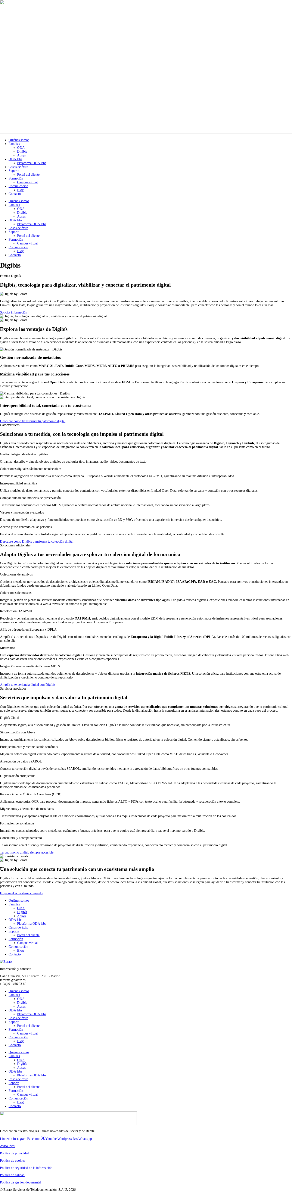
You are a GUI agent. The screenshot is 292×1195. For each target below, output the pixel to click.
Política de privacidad (14, 1153)
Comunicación (18, 186)
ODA (21, 147)
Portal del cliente (28, 174)
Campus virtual (27, 182)
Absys (21, 155)
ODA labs (15, 159)
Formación (16, 178)
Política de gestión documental (20, 1182)
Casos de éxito (18, 167)
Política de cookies (12, 1160)
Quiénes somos (19, 140)
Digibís (22, 151)
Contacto (15, 194)
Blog (20, 190)
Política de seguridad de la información (26, 1168)
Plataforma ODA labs (31, 163)
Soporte (14, 170)
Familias (14, 144)
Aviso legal (7, 1146)
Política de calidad (12, 1175)
